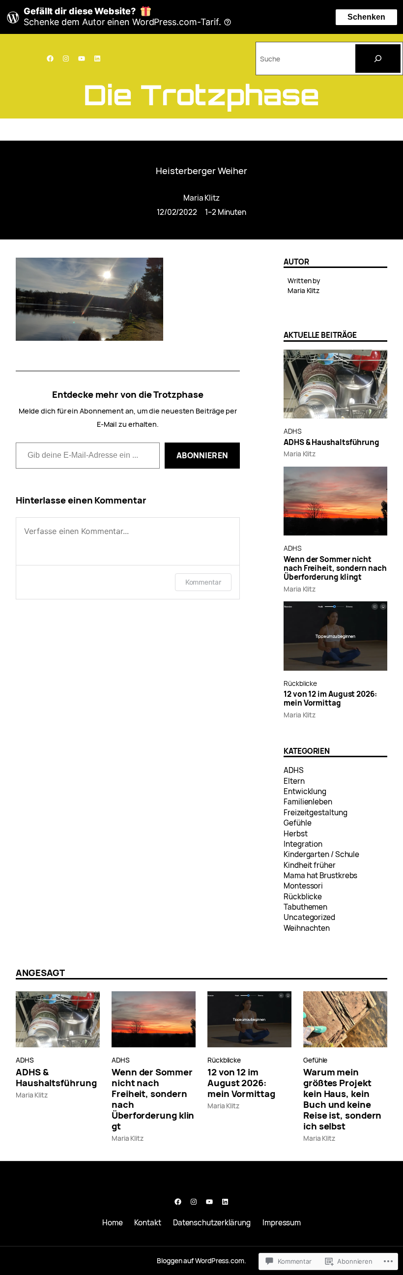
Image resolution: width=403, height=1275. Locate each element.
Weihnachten (307, 928)
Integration (303, 844)
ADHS (293, 431)
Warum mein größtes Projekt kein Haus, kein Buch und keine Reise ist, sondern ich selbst (342, 1099)
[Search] (378, 58)
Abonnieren (202, 455)
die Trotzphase (201, 94)
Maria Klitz (201, 198)
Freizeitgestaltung (315, 812)
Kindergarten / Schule (321, 854)
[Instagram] (66, 58)
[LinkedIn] (97, 58)
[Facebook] (50, 58)
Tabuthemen (305, 907)
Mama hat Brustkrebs (320, 875)
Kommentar (203, 582)
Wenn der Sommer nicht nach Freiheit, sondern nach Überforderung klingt (335, 568)
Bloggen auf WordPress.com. (201, 1260)
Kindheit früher (310, 865)
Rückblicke (300, 683)
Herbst (295, 834)
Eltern (294, 781)
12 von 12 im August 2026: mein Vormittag (330, 699)
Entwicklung (305, 791)
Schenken (366, 17)
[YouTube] (82, 58)
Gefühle (297, 823)
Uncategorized (309, 917)
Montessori (303, 886)
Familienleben (308, 802)
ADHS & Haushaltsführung (331, 442)
